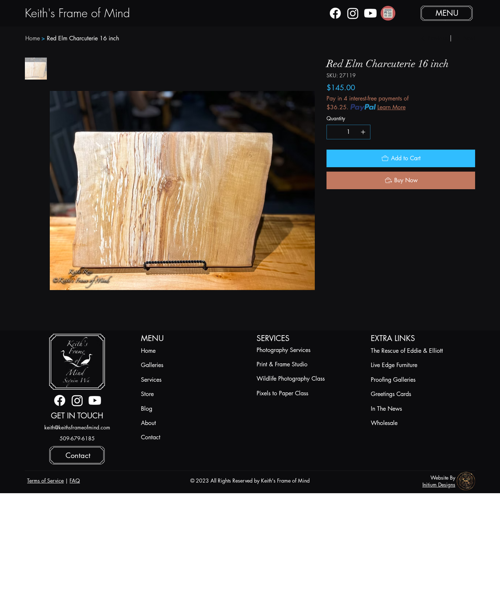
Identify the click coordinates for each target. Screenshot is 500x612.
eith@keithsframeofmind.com (78, 427)
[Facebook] (335, 13)
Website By (442, 477)
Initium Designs (438, 484)
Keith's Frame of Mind (77, 13)
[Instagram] (353, 13)
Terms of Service (45, 480)
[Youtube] (370, 13)
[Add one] (363, 132)
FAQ (75, 480)
